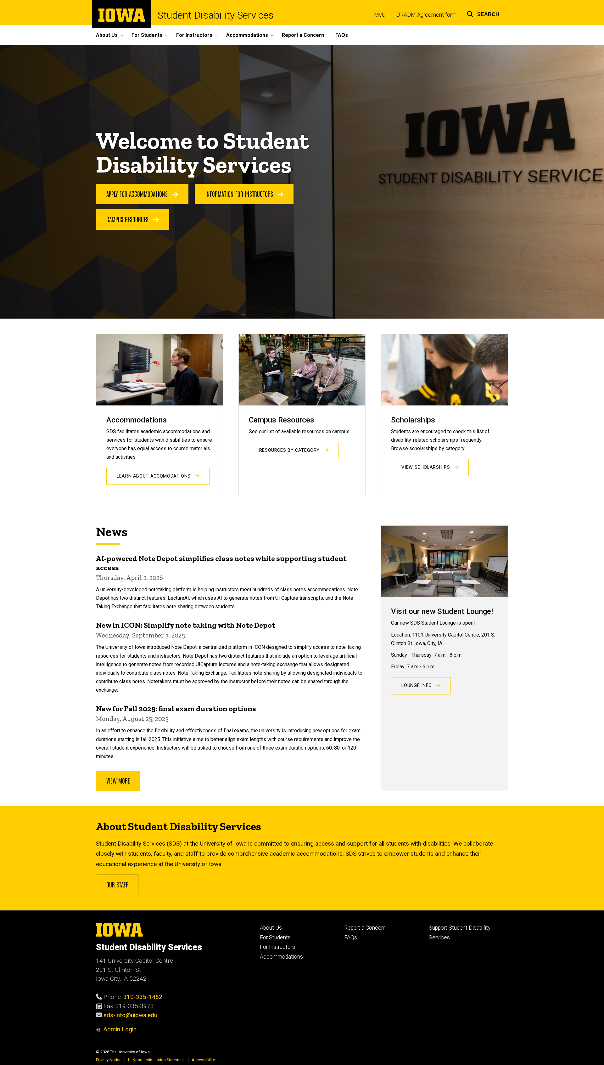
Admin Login (120, 1029)
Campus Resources (128, 219)
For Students (275, 937)
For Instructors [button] (194, 35)
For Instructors (277, 947)
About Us (271, 928)
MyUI (380, 15)
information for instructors (240, 194)
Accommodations (281, 957)
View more (118, 780)
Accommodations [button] (247, 35)
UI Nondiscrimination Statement (156, 1059)
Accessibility (203, 1059)
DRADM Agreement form (426, 15)
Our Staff (117, 884)
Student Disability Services (216, 15)
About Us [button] (107, 35)
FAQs (341, 35)
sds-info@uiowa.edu (130, 1015)
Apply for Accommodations (137, 194)
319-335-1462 (142, 996)
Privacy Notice (108, 1059)
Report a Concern (303, 35)
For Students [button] (146, 35)
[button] (483, 13)
